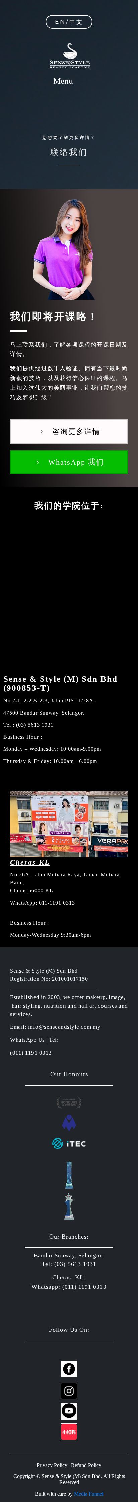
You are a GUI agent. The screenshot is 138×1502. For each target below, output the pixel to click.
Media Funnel (89, 1494)
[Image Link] (69, 1369)
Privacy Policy (52, 1465)
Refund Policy (86, 1465)
